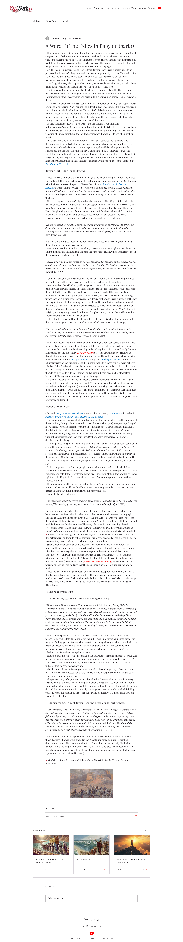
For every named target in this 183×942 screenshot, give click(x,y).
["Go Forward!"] (92, 845)
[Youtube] (159, 7)
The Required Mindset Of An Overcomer (131, 861)
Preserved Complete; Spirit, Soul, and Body (49, 861)
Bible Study (52, 21)
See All (147, 830)
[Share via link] (46, 808)
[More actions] (136, 38)
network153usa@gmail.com (91, 926)
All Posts (37, 21)
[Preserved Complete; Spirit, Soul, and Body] (51, 845)
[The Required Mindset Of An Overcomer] (132, 845)
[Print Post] (53, 808)
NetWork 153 (91, 919)
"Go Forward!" (83, 859)
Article (65, 21)
